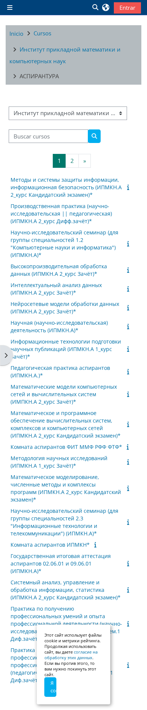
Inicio (16, 33)
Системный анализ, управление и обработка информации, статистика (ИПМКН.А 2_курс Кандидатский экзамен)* (66, 590)
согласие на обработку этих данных (71, 654)
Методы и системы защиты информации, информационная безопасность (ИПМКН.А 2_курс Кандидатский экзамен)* (66, 187)
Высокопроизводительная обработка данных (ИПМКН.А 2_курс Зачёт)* (59, 270)
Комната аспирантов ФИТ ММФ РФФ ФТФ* (66, 446)
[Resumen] (129, 187)
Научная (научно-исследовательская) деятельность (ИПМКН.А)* (59, 326)
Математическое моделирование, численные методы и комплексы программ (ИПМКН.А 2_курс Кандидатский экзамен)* (66, 488)
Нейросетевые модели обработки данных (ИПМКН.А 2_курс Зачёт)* (65, 307)
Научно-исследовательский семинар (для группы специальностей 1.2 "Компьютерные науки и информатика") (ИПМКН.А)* (64, 243)
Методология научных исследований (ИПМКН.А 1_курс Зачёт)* (59, 462)
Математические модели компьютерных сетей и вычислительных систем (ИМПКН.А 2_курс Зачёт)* (64, 394)
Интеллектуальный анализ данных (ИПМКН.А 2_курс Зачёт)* (56, 288)
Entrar (127, 7)
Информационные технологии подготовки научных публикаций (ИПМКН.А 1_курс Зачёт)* (66, 349)
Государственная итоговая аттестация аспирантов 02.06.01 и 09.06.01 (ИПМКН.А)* (61, 563)
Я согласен (54, 687)
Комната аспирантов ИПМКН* (50, 544)
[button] (95, 7)
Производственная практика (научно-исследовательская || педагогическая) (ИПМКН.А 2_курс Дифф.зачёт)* (61, 213)
